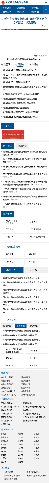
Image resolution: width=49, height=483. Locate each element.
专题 (7, 126)
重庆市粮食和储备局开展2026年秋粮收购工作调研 (25, 174)
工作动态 (33, 64)
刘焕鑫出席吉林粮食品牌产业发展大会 (20, 98)
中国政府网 (8, 472)
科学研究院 (27, 410)
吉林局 (36, 437)
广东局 (20, 447)
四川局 (4, 451)
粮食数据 (21, 326)
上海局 (36, 458)
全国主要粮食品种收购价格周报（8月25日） (22, 330)
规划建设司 (5, 387)
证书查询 (33, 222)
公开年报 (33, 270)
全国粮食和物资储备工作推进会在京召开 (21, 112)
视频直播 (9, 365)
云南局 (36, 451)
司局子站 (5, 372)
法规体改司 (25, 384)
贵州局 (20, 451)
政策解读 (9, 358)
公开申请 (9, 261)
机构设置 (7, 7)
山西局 (36, 434)
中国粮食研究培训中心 (10, 406)
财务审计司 (25, 387)
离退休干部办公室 (28, 394)
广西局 (36, 447)
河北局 (20, 434)
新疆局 (20, 458)
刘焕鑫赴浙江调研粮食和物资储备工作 (24, 59)
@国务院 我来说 (33, 472)
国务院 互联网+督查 (12, 475)
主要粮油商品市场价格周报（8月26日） (20, 335)
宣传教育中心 (6, 413)
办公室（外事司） (8, 377)
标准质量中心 (28, 403)
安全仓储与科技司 (8, 391)
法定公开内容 (11, 270)
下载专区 (9, 236)
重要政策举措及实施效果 (36, 475)
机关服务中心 (6, 420)
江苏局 (4, 461)
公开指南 (9, 253)
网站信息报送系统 (37, 236)
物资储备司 (5, 380)
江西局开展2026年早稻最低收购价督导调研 (22, 203)
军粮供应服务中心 (8, 403)
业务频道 (35, 7)
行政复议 (9, 229)
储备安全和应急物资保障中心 (34, 417)
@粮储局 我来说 (10, 479)
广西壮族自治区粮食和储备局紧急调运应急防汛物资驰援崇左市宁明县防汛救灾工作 (25, 183)
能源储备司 (25, 380)
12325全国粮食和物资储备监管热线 (14, 350)
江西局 (36, 440)
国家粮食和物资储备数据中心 (34, 406)
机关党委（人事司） (9, 394)
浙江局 (20, 461)
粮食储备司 (25, 377)
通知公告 (35, 11)
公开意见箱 (34, 261)
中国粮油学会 (6, 424)
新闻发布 (21, 7)
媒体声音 (22, 145)
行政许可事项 (35, 229)
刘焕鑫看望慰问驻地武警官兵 (16, 107)
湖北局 (36, 444)
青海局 (36, 454)
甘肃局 (20, 454)
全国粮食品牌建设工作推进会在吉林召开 (21, 94)
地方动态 (7, 145)
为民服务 (33, 358)
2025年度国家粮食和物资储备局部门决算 (21, 277)
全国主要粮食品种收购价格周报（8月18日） (22, 339)
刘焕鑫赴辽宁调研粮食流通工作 (17, 82)
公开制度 (33, 253)
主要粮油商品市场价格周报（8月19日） (20, 344)
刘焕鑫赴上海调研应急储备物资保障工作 (21, 116)
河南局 (20, 444)
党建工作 (7, 11)
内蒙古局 (4, 437)
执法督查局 (25, 391)
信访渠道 (34, 326)
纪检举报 (33, 350)
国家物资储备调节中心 (31, 413)
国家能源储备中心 (8, 417)
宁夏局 (4, 458)
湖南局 (4, 447)
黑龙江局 (4, 440)
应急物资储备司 (7, 384)
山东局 (4, 444)
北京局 (4, 434)
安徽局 (20, 440)
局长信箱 (7, 326)
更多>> (44, 25)
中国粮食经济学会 (30, 420)
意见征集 (33, 365)
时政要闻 (5, 64)
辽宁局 (20, 437)
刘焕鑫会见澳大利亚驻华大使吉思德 (19, 103)
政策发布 (21, 11)
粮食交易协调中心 (8, 410)
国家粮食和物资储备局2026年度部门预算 (21, 297)
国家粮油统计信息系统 (11, 222)
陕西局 (4, 454)
